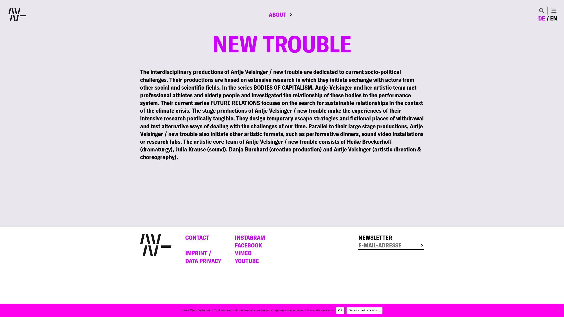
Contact (197, 237)
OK (340, 310)
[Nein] (558, 310)
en (553, 18)
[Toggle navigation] (554, 11)
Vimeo (243, 253)
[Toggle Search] (541, 10)
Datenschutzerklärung (364, 310)
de (541, 18)
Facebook (248, 245)
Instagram (250, 237)
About (277, 14)
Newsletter (375, 237)
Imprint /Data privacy (203, 256)
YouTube (247, 261)
